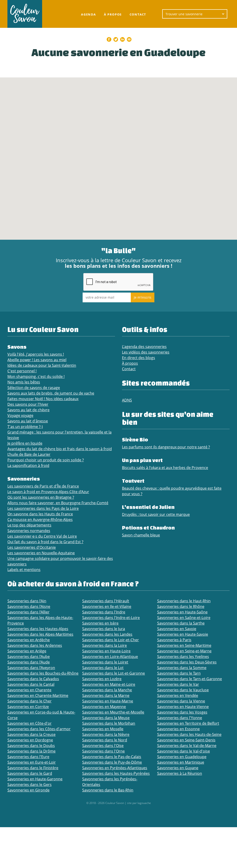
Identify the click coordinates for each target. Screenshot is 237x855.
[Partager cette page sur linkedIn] (122, 39)
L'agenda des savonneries (144, 346)
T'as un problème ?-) (25, 426)
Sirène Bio (135, 439)
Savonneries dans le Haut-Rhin (184, 600)
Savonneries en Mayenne (104, 706)
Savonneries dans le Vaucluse (183, 689)
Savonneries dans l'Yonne (179, 717)
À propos (113, 14)
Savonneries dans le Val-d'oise (183, 751)
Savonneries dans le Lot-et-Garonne (113, 673)
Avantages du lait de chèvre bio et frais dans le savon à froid (59, 448)
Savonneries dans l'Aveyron (31, 667)
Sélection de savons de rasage (33, 387)
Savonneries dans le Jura (103, 628)
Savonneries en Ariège (26, 651)
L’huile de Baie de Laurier (28, 454)
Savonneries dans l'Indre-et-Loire (111, 617)
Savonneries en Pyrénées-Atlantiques (114, 767)
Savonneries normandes (28, 530)
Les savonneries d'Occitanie (31, 547)
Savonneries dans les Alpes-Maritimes (40, 634)
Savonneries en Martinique (180, 762)
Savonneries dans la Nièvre (105, 734)
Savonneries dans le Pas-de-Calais (111, 756)
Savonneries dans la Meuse (106, 717)
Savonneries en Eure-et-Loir (31, 762)
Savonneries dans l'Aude (28, 662)
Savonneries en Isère (100, 623)
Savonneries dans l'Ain (26, 600)
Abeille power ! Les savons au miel (36, 359)
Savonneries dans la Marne (105, 695)
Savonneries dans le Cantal (30, 684)
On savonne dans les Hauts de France (40, 514)
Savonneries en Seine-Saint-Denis (186, 740)
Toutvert (133, 481)
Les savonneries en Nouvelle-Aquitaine (41, 552)
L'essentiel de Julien (148, 507)
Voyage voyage (20, 415)
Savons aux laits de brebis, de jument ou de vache (50, 393)
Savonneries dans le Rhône (180, 606)
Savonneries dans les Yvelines (183, 656)
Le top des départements (29, 525)
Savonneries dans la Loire (104, 645)
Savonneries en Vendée (177, 695)
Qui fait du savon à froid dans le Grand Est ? (45, 541)
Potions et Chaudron (148, 527)
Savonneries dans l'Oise (103, 745)
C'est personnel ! (22, 370)
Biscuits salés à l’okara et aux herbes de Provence (165, 467)
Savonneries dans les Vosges (182, 712)
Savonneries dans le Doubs (31, 745)
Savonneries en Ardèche (28, 639)
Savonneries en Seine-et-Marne (184, 651)
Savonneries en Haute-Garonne (34, 779)
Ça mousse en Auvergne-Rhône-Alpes (40, 519)
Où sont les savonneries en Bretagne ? (40, 497)
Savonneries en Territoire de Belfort (188, 723)
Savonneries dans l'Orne (103, 751)
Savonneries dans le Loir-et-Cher (110, 639)
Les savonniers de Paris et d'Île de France (43, 486)
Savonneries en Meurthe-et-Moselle (113, 712)
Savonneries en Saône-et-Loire (183, 617)
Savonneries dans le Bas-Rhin (107, 790)
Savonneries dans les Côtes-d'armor (39, 728)
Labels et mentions (24, 569)
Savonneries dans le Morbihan (108, 723)
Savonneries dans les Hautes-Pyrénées (116, 773)
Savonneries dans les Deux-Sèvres (187, 662)
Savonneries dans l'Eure (28, 756)
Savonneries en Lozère (102, 678)
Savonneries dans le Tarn (179, 673)
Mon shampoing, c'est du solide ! (36, 376)
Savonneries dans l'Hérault (105, 600)
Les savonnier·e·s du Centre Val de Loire (42, 536)
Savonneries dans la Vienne (181, 701)
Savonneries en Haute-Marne (107, 701)
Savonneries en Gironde (28, 790)
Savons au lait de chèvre (28, 409)
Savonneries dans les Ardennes (34, 645)
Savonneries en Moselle (102, 728)
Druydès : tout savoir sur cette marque (156, 514)
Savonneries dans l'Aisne (28, 606)
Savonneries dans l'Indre (103, 612)
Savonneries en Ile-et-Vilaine (106, 606)
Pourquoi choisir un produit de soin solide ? (45, 460)
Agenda (88, 14)
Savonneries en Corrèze (28, 706)
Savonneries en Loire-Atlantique (110, 656)
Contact (138, 14)
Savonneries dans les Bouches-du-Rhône (42, 673)
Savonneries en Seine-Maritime (184, 645)
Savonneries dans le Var (178, 684)
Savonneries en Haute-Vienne (183, 706)
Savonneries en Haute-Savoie (182, 634)
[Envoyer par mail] (129, 39)
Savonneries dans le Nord (104, 740)
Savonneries (23, 479)
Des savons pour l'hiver (27, 404)
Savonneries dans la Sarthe (181, 623)
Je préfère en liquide (24, 443)
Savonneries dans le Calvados (33, 678)
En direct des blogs (138, 357)
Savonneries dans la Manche (107, 689)
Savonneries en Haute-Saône (182, 612)
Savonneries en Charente (29, 689)
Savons (16, 347)
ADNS (127, 400)
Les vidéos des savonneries (145, 352)
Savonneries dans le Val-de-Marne (186, 745)
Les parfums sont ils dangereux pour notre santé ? (166, 447)
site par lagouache (139, 803)
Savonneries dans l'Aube (28, 656)
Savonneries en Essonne (178, 728)
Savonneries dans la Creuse (31, 734)
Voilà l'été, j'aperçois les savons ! (35, 354)
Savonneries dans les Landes (107, 634)
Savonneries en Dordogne (30, 740)
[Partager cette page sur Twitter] (115, 39)
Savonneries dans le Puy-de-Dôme (112, 762)
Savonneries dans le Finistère (32, 767)
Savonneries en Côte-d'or (29, 723)
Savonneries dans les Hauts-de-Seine (189, 734)
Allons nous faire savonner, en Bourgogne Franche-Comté (57, 502)
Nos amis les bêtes (23, 382)
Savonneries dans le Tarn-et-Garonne (189, 678)
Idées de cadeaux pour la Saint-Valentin (41, 365)
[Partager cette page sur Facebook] (109, 39)
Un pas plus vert (142, 460)
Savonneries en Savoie (176, 628)
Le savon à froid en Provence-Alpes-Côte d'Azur (48, 491)
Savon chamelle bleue (141, 535)
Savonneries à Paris (174, 639)
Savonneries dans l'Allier (28, 612)
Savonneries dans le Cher (29, 701)
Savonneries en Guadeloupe (181, 756)
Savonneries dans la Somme (181, 667)
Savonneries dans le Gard (29, 773)
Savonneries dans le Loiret (105, 662)
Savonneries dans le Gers (29, 784)
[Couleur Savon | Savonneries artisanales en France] (24, 14)
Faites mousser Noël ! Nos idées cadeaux (42, 398)
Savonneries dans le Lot (103, 667)
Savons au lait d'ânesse (27, 421)
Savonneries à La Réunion (179, 773)
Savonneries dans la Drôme (31, 751)
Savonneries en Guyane (177, 767)
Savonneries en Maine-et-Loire (108, 684)
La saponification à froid (28, 465)
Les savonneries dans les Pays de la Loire (43, 508)
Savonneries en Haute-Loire (106, 651)
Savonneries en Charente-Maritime (37, 695)
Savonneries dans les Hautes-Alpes (37, 628)
